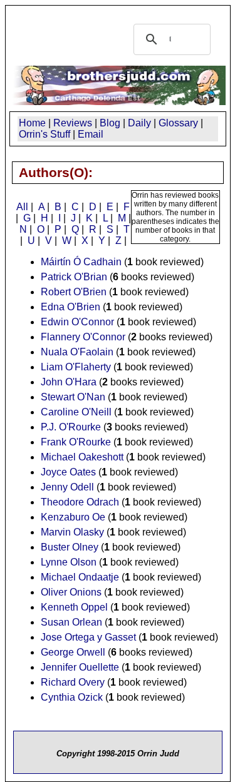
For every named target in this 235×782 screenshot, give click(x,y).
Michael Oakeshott (82, 457)
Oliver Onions (71, 592)
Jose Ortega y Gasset (88, 637)
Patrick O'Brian (74, 277)
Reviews (72, 123)
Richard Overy (73, 682)
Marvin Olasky (72, 532)
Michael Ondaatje (80, 577)
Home (32, 123)
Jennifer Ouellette (80, 667)
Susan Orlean (71, 622)
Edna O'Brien (70, 307)
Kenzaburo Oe (73, 517)
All (22, 206)
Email (90, 134)
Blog (110, 123)
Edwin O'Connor (77, 322)
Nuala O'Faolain (77, 352)
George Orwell (73, 652)
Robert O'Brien (74, 292)
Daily (139, 123)
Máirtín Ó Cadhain (81, 261)
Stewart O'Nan (73, 397)
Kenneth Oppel (74, 607)
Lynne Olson (69, 562)
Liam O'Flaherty (76, 367)
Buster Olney (69, 547)
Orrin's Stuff (44, 134)
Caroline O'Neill (76, 412)
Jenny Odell (67, 487)
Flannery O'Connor (83, 337)
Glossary (178, 123)
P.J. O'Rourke (71, 427)
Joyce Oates (68, 472)
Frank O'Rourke (76, 442)
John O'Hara (69, 382)
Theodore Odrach (80, 502)
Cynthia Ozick (72, 697)
